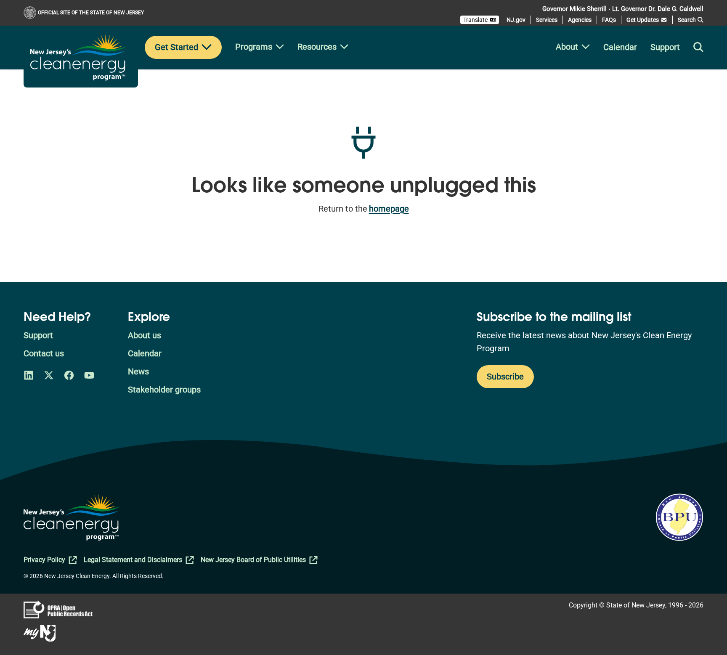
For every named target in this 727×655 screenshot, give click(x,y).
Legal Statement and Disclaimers (133, 560)
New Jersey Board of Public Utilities (253, 560)
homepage (389, 209)
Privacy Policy (44, 560)
